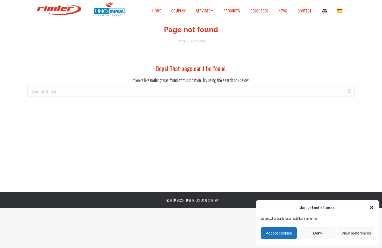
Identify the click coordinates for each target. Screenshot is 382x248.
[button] (371, 207)
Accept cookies (279, 233)
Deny (317, 233)
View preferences (356, 233)
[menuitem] (156, 11)
